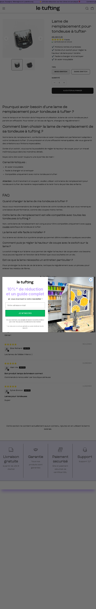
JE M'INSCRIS (25, 313)
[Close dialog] (91, 280)
